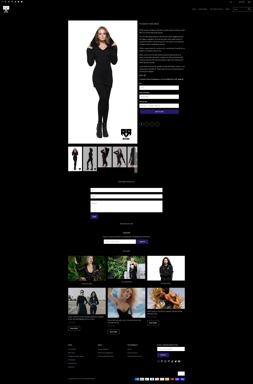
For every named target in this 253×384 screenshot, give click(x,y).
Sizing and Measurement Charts (106, 356)
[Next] (135, 82)
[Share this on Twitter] (141, 124)
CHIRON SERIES (166, 270)
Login (243, 2)
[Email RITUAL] (2, 2)
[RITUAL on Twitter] (18, 2)
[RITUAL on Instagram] (9, 2)
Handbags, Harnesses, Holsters (76, 356)
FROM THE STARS (87, 270)
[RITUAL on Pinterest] (12, 2)
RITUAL (74, 378)
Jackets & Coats (72, 363)
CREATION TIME (143, 101)
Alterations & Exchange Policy (105, 353)
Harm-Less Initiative (132, 353)
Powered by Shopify (89, 378)
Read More (74, 328)
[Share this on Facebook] (147, 124)
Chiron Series (71, 353)
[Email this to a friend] (157, 124)
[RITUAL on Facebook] (5, 2)
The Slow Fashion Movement (134, 356)
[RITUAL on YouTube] (21, 2)
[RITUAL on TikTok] (15, 2)
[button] (195, 9)
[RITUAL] (6, 9)
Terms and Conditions (103, 349)
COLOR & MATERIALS (144, 92)
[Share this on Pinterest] (152, 124)
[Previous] (69, 82)
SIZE (140, 83)
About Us (129, 349)
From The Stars (72, 349)
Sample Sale (71, 367)
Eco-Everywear (126, 270)
